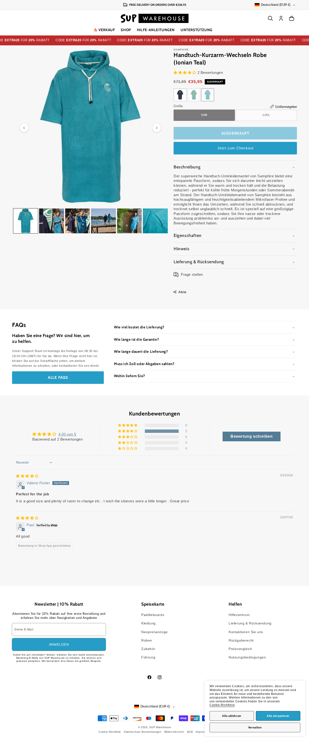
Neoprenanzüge (154, 632)
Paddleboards (152, 615)
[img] (27, 476)
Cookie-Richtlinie (222, 705)
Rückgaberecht (241, 640)
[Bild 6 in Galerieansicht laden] (155, 220)
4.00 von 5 (67, 434)
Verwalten (255, 727)
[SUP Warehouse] (155, 18)
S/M (213, 117)
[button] (126, 30)
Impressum (203, 731)
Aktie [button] (182, 292)
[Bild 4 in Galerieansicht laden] (103, 220)
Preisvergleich (240, 649)
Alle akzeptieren (278, 716)
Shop (126, 30)
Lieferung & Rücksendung (250, 623)
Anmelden (59, 644)
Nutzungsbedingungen (247, 657)
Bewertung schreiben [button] (252, 436)
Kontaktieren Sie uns (246, 632)
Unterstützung (196, 30)
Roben (146, 640)
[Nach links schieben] (24, 128)
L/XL (275, 117)
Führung (148, 657)
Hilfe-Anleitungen (156, 30)
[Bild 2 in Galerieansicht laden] (51, 220)
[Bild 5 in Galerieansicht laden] (129, 220)
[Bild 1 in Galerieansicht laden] (25, 220)
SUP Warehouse (160, 727)
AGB (190, 731)
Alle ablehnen (231, 716)
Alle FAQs (58, 377)
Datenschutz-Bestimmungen (142, 731)
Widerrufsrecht (174, 731)
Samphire (181, 49)
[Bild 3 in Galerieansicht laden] (77, 220)
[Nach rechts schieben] (156, 128)
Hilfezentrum (239, 615)
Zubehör (148, 649)
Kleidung (148, 623)
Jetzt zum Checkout (235, 148)
